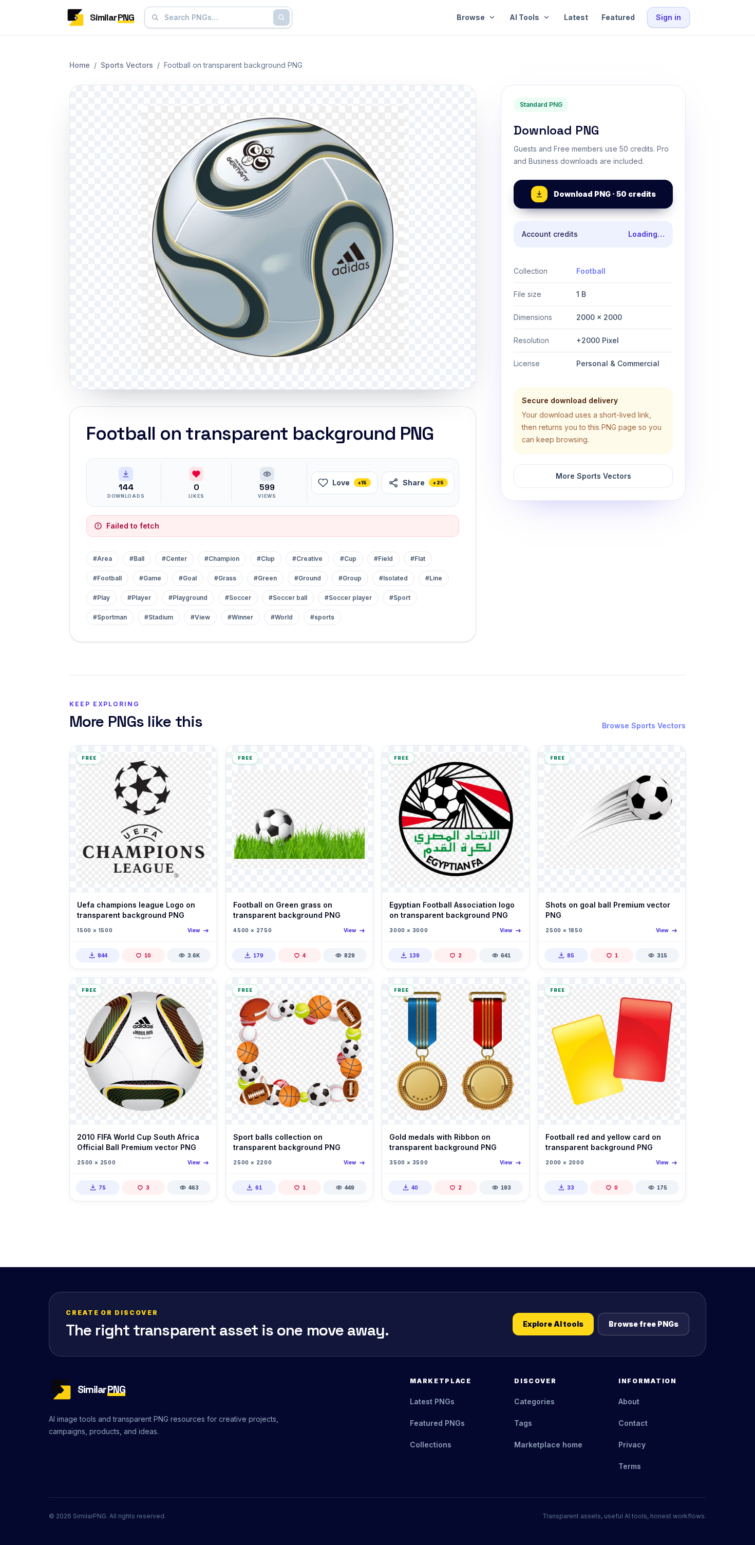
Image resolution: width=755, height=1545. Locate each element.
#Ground (307, 578)
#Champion (221, 558)
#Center (174, 558)
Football (591, 271)
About (628, 1401)
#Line (433, 578)
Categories (534, 1401)
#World (282, 617)
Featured (618, 17)
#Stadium (158, 617)
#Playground (187, 597)
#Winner (240, 617)
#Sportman (110, 617)
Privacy (632, 1444)
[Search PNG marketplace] (281, 17)
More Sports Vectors (593, 476)
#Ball (136, 558)
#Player (139, 597)
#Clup (266, 558)
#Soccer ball (288, 597)
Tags (523, 1423)
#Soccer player (348, 597)
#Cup (348, 558)
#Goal (188, 578)
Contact (633, 1423)
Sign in (668, 17)
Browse (471, 17)
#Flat (417, 558)
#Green (265, 578)
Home (79, 65)
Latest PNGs (432, 1401)
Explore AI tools (553, 1324)
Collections (430, 1444)
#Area (102, 558)
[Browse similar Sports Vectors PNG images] (200, 762)
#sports (322, 617)
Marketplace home (548, 1444)
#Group (350, 578)
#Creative (307, 558)
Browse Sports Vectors (644, 725)
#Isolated (393, 578)
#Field (383, 558)
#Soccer (238, 597)
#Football (107, 578)
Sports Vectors (127, 65)
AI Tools (524, 17)
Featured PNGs (437, 1423)
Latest (576, 17)
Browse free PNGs (643, 1324)
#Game (150, 578)
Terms (629, 1466)
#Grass (225, 578)
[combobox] (216, 17)
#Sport (399, 597)
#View (200, 617)
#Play (101, 597)
